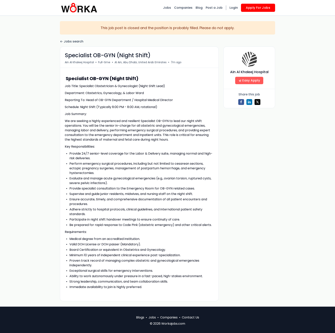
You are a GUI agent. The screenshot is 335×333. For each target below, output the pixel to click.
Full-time (104, 62)
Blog (199, 7)
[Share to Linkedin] (249, 102)
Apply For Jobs (258, 7)
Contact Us (190, 317)
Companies (183, 7)
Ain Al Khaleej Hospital (79, 62)
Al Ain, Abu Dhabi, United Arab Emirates (141, 62)
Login (234, 7)
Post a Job (214, 7)
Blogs (140, 317)
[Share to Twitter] (257, 102)
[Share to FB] (241, 102)
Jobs (167, 7)
